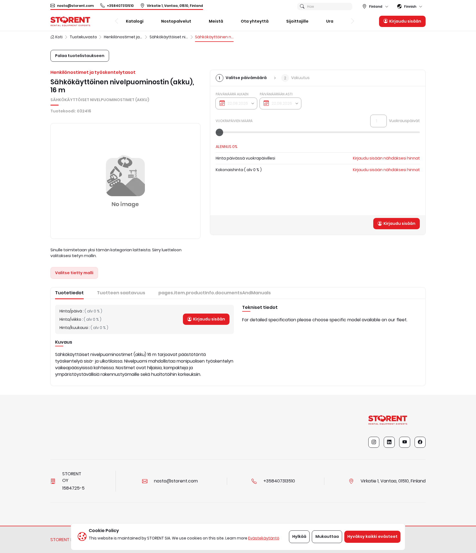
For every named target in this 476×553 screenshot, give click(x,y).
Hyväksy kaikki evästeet (372, 536)
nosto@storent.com (75, 5)
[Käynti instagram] (373, 442)
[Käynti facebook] (420, 442)
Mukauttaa (327, 536)
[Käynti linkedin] (389, 442)
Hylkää (299, 536)
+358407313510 (120, 5)
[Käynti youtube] (404, 442)
